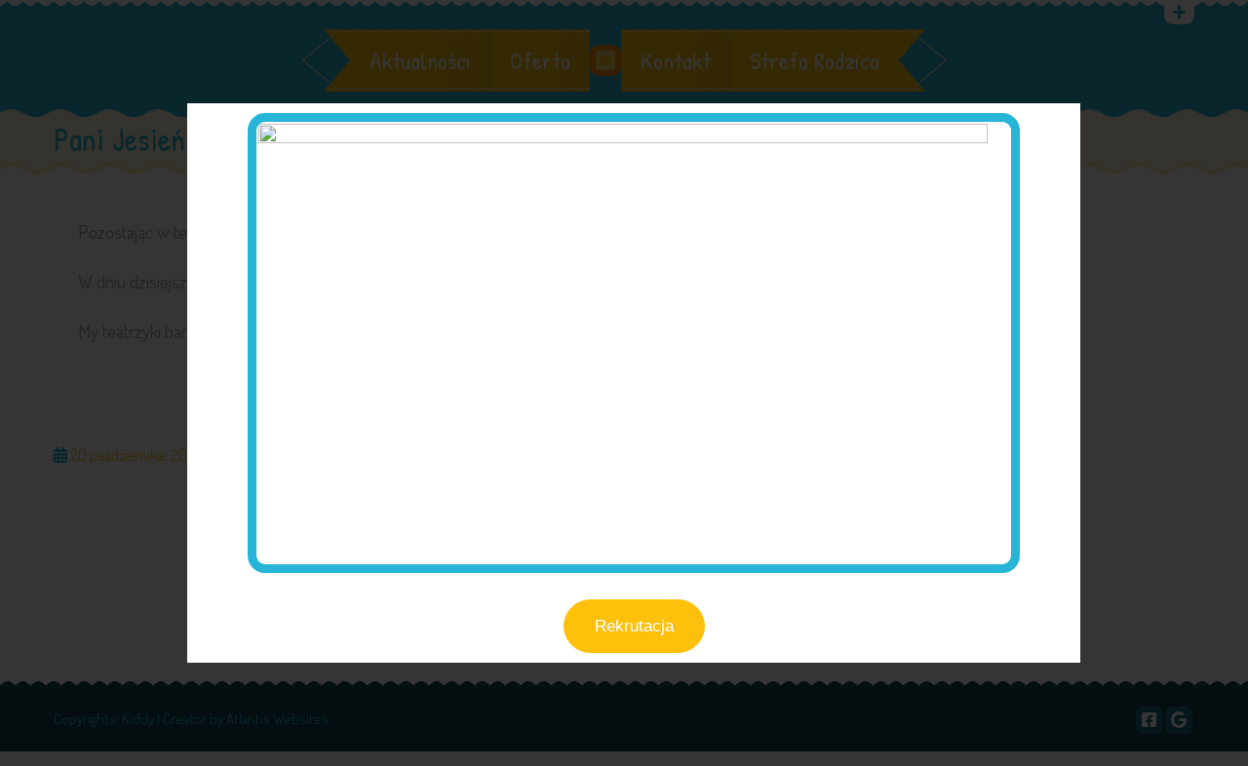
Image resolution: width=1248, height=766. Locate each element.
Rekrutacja (634, 626)
